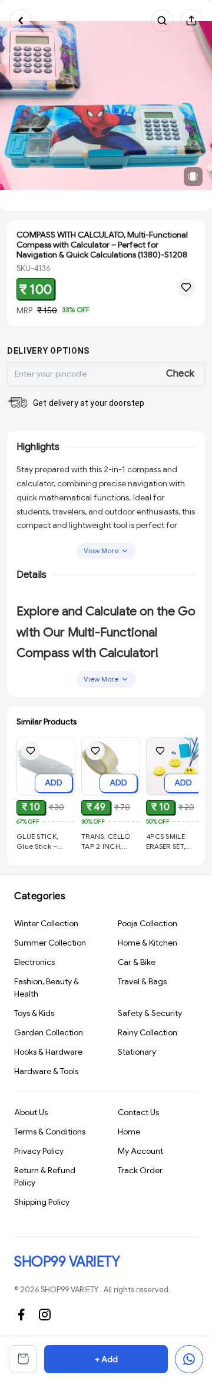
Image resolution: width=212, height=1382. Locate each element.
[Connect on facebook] (21, 1315)
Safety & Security (150, 1013)
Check (180, 374)
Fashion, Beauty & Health (46, 987)
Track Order (140, 1170)
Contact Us (138, 1112)
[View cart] (23, 1359)
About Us (31, 1112)
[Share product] (191, 20)
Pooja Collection (147, 923)
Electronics (34, 962)
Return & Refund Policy (44, 1176)
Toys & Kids (34, 1013)
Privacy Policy (39, 1151)
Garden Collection (48, 1032)
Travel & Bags (142, 981)
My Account (140, 1151)
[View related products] (193, 176)
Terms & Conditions (49, 1131)
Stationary (137, 1051)
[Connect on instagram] (45, 1315)
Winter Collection (46, 923)
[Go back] (20, 20)
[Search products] (162, 20)
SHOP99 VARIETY (67, 1262)
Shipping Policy (41, 1202)
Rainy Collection (147, 1032)
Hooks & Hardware (48, 1051)
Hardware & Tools (46, 1071)
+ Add (106, 1359)
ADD (53, 782)
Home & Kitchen (147, 942)
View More (101, 550)
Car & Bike (136, 962)
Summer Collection (50, 942)
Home (129, 1131)
